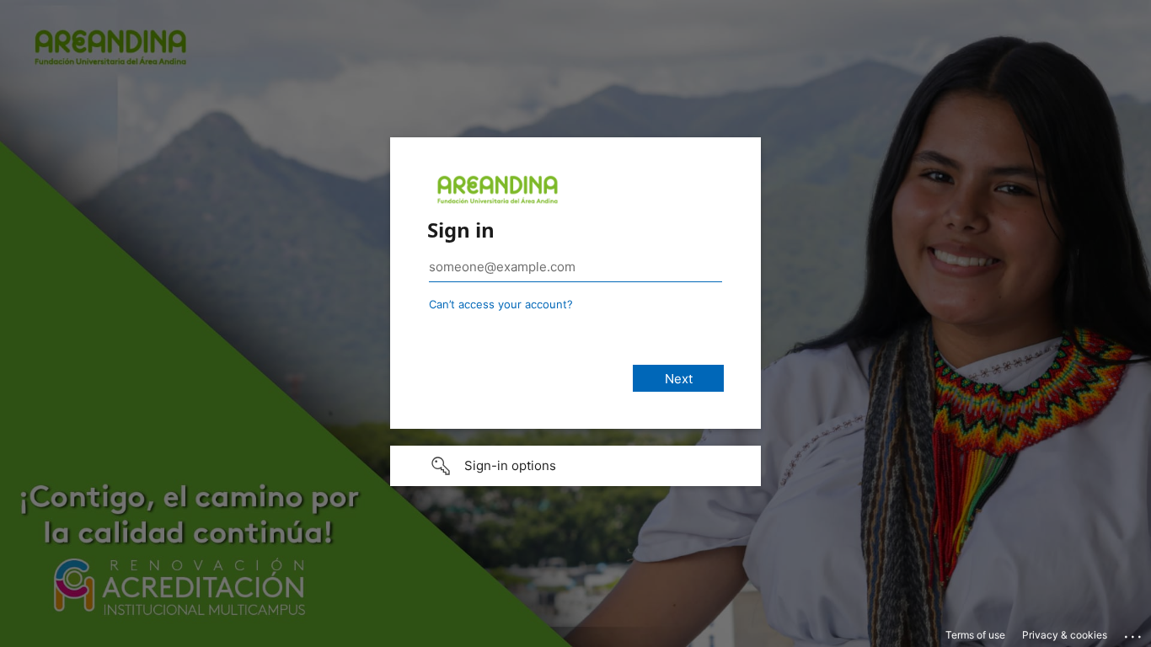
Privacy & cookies (1064, 634)
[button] (575, 466)
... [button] (1134, 632)
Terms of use (975, 634)
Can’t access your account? (501, 304)
